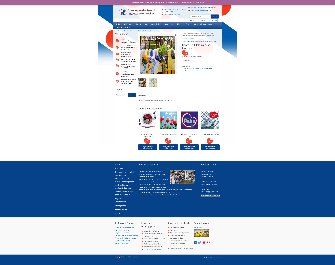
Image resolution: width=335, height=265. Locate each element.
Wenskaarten (205, 33)
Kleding (165, 24)
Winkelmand (192, 20)
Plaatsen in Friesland (122, 230)
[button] (176, 35)
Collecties (137, 24)
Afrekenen (202, 20)
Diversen (180, 24)
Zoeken (214, 16)
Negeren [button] (202, 2)
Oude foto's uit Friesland (123, 240)
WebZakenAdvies (216, 257)
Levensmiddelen (155, 24)
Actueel (125, 27)
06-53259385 (168, 12)
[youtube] (204, 242)
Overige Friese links (121, 243)
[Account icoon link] (209, 20)
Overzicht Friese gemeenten (124, 228)
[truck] (189, 12)
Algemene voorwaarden (120, 200)
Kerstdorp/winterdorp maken (202, 24)
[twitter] (200, 242)
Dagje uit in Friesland (122, 233)
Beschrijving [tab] (142, 95)
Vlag (145, 24)
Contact (118, 213)
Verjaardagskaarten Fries (198, 35)
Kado (172, 24)
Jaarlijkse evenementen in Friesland (127, 235)
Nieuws (118, 164)
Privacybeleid (120, 206)
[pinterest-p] (209, 242)
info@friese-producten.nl (172, 14)
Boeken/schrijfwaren (124, 24)
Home (184, 33)
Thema (188, 24)
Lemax (118, 27)
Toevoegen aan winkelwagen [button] (147, 147)
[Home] (116, 24)
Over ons (119, 168)
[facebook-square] (196, 242)
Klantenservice (121, 209)
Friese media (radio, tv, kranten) (125, 238)
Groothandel (186, 41)
